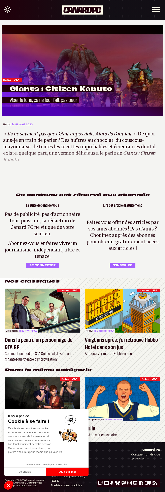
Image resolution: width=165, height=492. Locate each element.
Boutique (137, 459)
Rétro (7, 80)
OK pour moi (67, 471)
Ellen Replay (12, 331)
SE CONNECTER (42, 265)
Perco (7, 124)
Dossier (64, 290)
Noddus (90, 331)
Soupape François (95, 419)
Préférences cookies (66, 485)
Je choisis (25, 471)
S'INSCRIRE (122, 265)
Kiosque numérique (145, 454)
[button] (8, 485)
